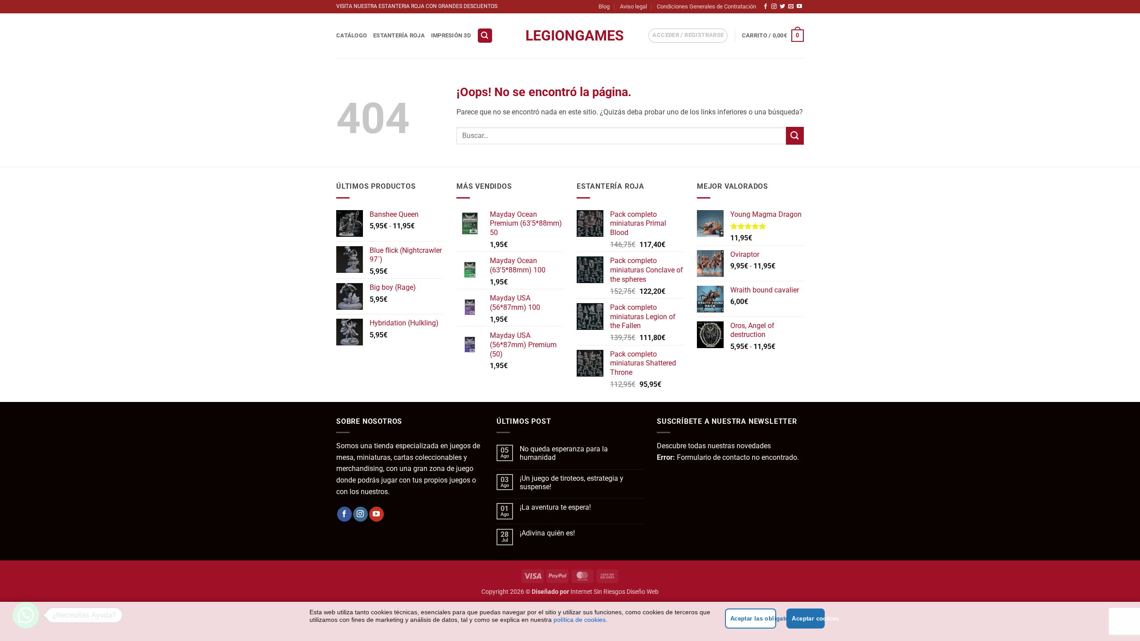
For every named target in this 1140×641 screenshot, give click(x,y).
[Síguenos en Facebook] (765, 7)
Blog (604, 6)
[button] (485, 35)
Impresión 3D (451, 35)
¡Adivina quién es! (547, 533)
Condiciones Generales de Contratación (706, 6)
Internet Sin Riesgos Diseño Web (614, 592)
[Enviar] (795, 135)
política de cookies (580, 619)
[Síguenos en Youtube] (799, 7)
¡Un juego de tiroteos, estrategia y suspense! (571, 482)
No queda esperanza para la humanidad (564, 453)
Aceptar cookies (808, 618)
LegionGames (570, 35)
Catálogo (351, 35)
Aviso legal (633, 6)
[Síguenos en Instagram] (774, 7)
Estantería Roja (399, 35)
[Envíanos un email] (791, 7)
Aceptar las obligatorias (753, 618)
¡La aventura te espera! (555, 507)
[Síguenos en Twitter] (782, 7)
